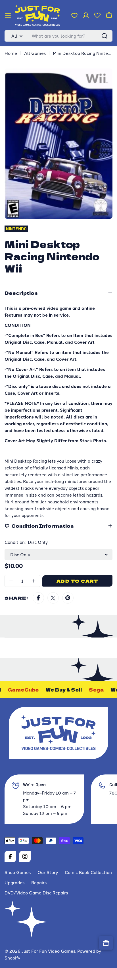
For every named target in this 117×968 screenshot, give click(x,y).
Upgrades (14, 882)
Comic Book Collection (88, 872)
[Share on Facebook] (38, 598)
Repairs (39, 882)
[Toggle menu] (8, 15)
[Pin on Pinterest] (68, 598)
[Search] (104, 36)
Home (11, 53)
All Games (35, 53)
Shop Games (18, 872)
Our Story (47, 872)
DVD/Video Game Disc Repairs (36, 893)
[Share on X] (53, 598)
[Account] (85, 15)
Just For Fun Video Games (48, 951)
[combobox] (58, 36)
